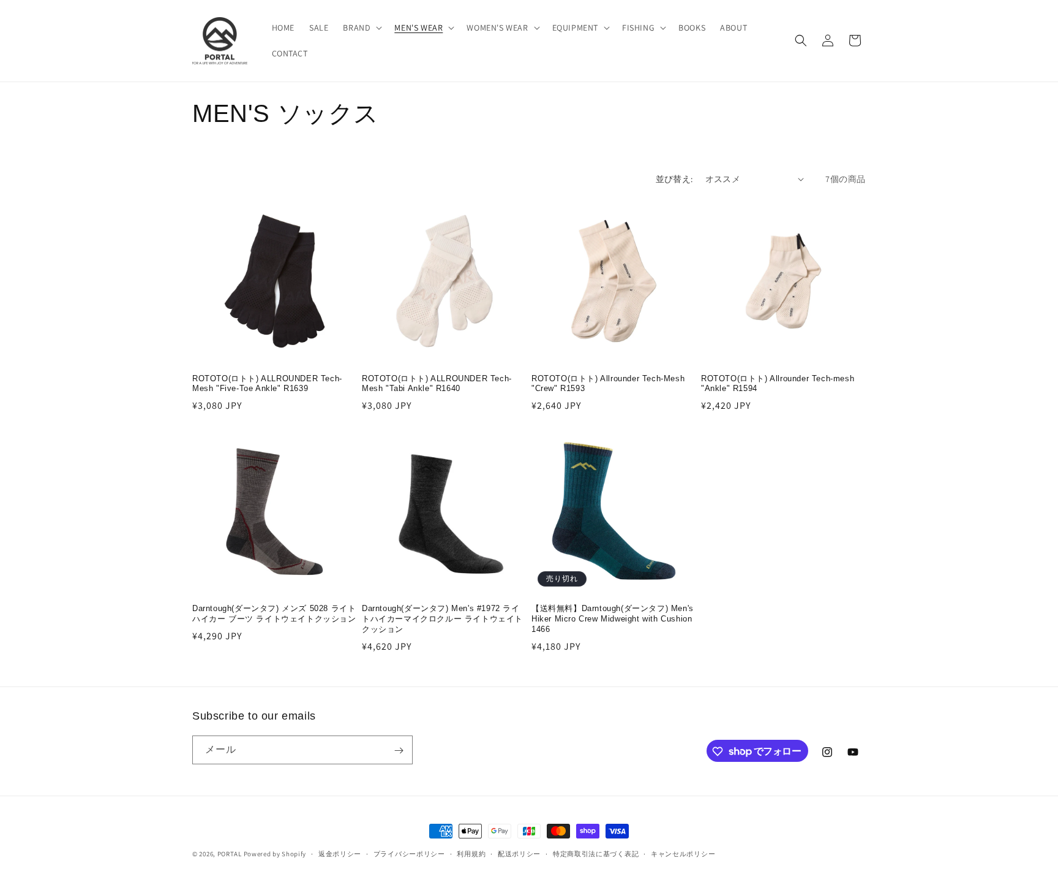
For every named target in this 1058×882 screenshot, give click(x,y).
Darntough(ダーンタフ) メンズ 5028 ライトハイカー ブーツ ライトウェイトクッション (274, 613)
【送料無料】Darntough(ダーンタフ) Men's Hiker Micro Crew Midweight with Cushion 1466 (612, 619)
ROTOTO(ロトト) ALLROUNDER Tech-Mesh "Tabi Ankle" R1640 (437, 383)
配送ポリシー (519, 853)
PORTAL (229, 854)
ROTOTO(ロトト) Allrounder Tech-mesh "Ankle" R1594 (777, 383)
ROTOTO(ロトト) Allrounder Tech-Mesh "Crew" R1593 (608, 383)
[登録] (398, 750)
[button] (361, 27)
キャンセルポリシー (683, 853)
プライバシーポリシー (409, 853)
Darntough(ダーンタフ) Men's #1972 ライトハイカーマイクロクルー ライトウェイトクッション (442, 619)
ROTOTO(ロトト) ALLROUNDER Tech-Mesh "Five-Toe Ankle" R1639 (267, 383)
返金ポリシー (339, 853)
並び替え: (674, 178)
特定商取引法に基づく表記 (596, 853)
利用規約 (471, 853)
